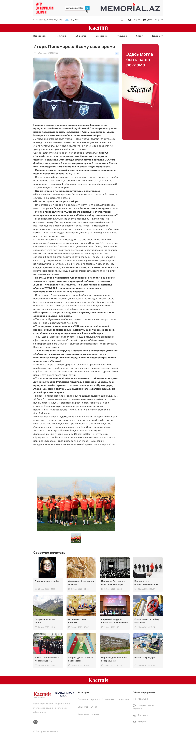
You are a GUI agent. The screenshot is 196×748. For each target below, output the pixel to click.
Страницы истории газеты (115, 699)
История (136, 20)
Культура (122, 35)
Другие (156, 35)
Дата (149, 20)
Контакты (142, 715)
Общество (80, 35)
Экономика (101, 35)
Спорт (139, 35)
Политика (61, 35)
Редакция (142, 698)
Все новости (39, 35)
